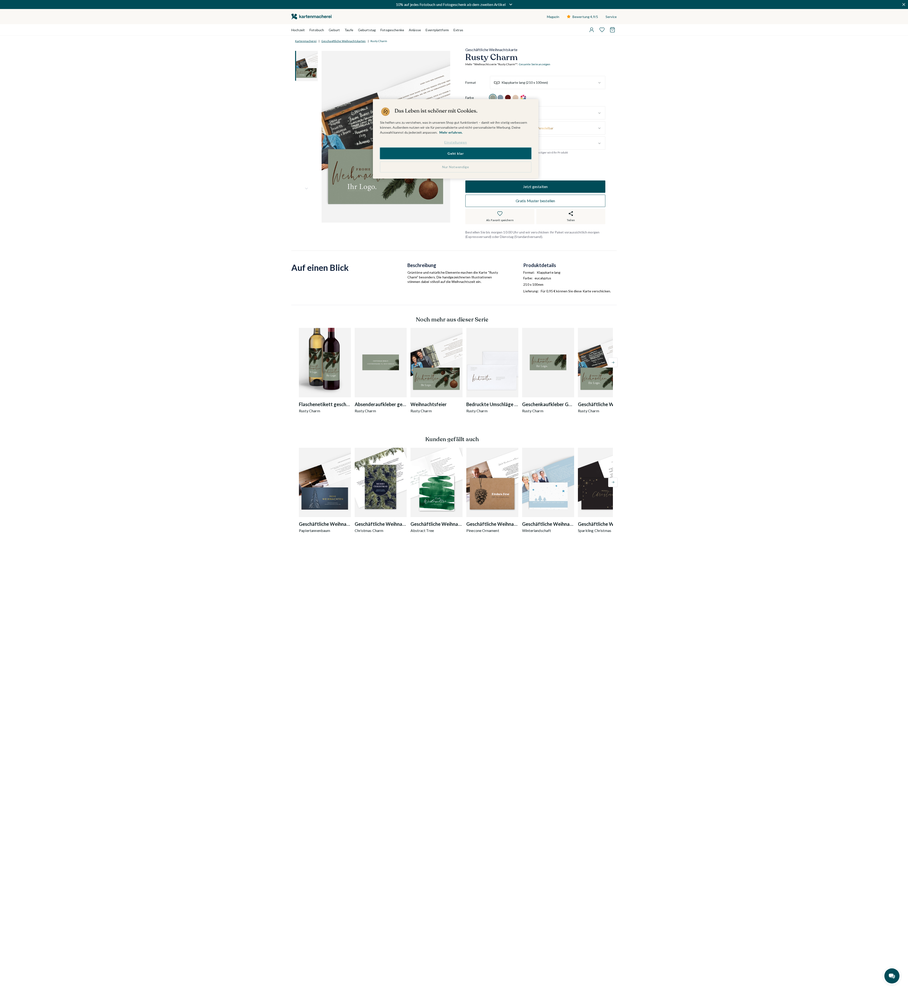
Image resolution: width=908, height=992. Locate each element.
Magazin (553, 17)
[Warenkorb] (612, 30)
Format (470, 83)
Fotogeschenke (392, 30)
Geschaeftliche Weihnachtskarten (343, 41)
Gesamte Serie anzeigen (534, 64)
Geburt (334, 30)
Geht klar (455, 153)
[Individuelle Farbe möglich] (523, 98)
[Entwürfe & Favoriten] (602, 30)
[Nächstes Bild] (306, 188)
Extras (458, 30)
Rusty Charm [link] (379, 41)
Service (611, 17)
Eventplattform (437, 30)
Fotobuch (317, 30)
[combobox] (547, 82)
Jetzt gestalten (535, 186)
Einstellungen (455, 142)
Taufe (349, 30)
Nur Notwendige (455, 167)
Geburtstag (367, 30)
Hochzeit (298, 30)
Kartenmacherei (306, 41)
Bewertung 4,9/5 (585, 17)
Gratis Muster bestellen (535, 200)
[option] (493, 98)
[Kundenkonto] (591, 30)
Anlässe (415, 30)
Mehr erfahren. (451, 132)
